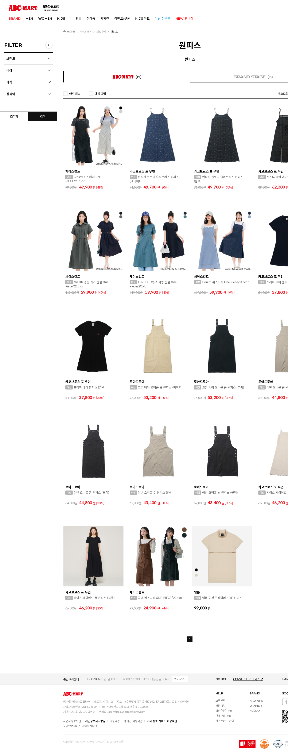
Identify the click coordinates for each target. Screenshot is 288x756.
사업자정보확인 (72, 721)
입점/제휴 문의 (224, 711)
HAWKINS (256, 700)
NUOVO (254, 710)
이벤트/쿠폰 (122, 18)
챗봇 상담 (179, 679)
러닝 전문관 (162, 18)
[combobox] (104, 31)
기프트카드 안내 (224, 721)
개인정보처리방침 (95, 721)
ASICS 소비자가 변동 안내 (249, 679)
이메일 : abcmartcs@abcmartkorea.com (122, 712)
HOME (71, 31)
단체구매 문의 (223, 716)
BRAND (14, 18)
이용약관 (115, 721)
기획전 (104, 18)
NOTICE (221, 679)
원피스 (190, 59)
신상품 (90, 18)
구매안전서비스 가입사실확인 (80, 726)
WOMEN (45, 18)
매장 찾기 (220, 705)
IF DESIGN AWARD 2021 (247, 744)
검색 (42, 116)
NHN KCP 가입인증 (264, 744)
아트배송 (74, 94)
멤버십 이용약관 (133, 721)
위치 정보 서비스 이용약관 (162, 721)
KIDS (61, 18)
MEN (29, 18)
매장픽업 (100, 94)
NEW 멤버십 (184, 18)
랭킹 (78, 18)
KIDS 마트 (142, 18)
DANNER (255, 705)
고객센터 (220, 700)
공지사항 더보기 (272, 679)
